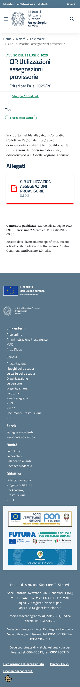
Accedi (71, 4)
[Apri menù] (5, 19)
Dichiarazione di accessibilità (23, 663)
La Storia (13, 393)
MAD (10, 344)
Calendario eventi (19, 460)
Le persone (14, 383)
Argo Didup (14, 349)
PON (10, 403)
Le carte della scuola (21, 373)
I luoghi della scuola (20, 368)
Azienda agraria (17, 398)
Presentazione (16, 363)
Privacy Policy (59, 663)
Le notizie (13, 451)
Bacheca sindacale (19, 465)
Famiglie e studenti (20, 432)
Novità (20, 38)
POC (10, 417)
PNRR (11, 408)
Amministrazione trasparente (27, 339)
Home (7, 38)
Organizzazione (17, 378)
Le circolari (37, 38)
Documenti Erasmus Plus (24, 412)
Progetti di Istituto (19, 485)
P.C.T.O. (11, 499)
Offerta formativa (19, 480)
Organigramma (17, 388)
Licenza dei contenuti (18, 670)
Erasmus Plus (16, 494)
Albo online (14, 334)
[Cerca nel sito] (72, 19)
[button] (40, 520)
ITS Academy (15, 490)
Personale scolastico (21, 437)
